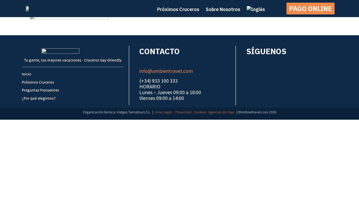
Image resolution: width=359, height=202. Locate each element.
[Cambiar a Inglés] (255, 9)
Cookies (200, 112)
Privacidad (183, 112)
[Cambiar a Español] (182, 124)
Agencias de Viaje (221, 112)
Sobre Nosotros (223, 9)
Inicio (26, 74)
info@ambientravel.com (166, 71)
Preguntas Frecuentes (40, 90)
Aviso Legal (163, 112)
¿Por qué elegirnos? (39, 98)
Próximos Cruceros (38, 82)
